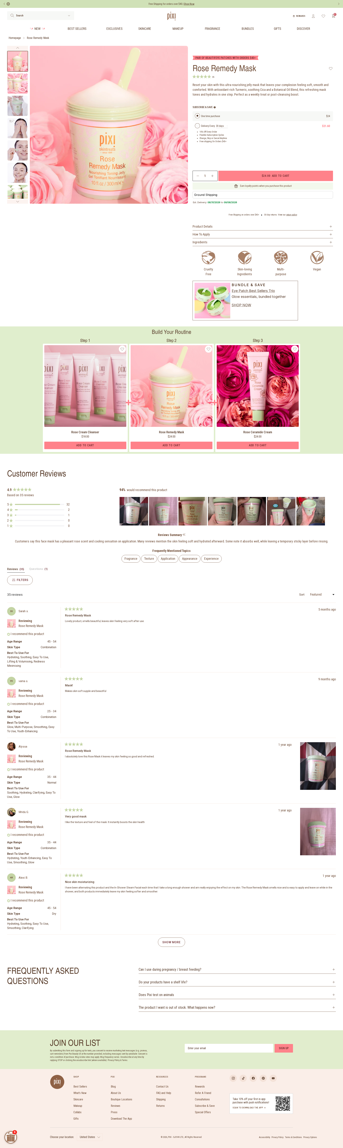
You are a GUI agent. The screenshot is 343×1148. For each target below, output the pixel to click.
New (37, 29)
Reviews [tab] (16, 570)
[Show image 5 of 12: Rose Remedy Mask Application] (17, 150)
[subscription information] (214, 107)
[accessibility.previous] (4, 3)
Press (114, 1112)
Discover (303, 29)
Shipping (161, 1099)
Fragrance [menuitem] (131, 558)
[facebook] (253, 1078)
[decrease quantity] (198, 176)
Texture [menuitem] (149, 558)
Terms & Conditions (293, 1137)
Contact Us (162, 1086)
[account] (313, 16)
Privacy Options (310, 1137)
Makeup (178, 29)
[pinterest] (263, 1078)
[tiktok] (243, 1078)
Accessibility (264, 1137)
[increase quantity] (212, 176)
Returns (160, 1106)
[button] (38, 504)
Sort (302, 594)
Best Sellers (77, 29)
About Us (116, 1093)
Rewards (300, 16)
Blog (113, 1086)
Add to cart (276, 175)
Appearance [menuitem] (189, 558)
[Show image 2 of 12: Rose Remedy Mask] (17, 83)
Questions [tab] (38, 570)
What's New (79, 1093)
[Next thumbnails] (17, 201)
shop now (241, 305)
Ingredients (200, 242)
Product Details (203, 226)
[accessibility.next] (338, 3)
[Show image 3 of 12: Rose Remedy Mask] (17, 105)
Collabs (77, 1112)
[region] (223, 511)
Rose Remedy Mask (38, 38)
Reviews (115, 1106)
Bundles (248, 29)
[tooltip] (184, 535)
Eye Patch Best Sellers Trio (253, 291)
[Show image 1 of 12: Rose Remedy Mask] (17, 61)
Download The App (121, 1118)
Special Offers (203, 1112)
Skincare (144, 29)
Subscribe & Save (205, 1106)
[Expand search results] (69, 15)
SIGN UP (284, 1048)
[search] (12, 15)
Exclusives (114, 29)
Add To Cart (85, 445)
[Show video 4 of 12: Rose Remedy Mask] (17, 128)
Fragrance (212, 29)
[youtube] (273, 1078)
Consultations (202, 1099)
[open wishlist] (323, 16)
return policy (291, 215)
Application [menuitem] (168, 558)
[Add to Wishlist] (331, 68)
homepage (15, 38)
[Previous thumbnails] (17, 48)
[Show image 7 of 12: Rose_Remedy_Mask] (17, 195)
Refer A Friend (203, 1093)
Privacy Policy (278, 1137)
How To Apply (201, 234)
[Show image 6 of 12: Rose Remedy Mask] (17, 172)
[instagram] (233, 1078)
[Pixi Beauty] (171, 16)
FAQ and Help (163, 1093)
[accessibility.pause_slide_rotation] (8, 4)
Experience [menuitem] (211, 558)
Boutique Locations (121, 1099)
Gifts (277, 29)
